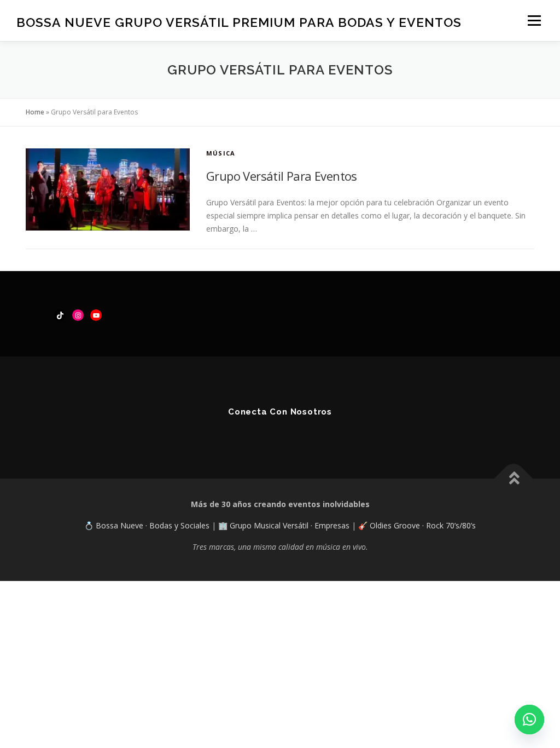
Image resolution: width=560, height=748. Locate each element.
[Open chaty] (529, 719)
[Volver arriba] (513, 478)
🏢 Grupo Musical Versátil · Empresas (285, 525)
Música (220, 153)
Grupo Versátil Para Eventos (281, 176)
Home (35, 112)
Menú (534, 20)
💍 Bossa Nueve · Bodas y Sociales (148, 525)
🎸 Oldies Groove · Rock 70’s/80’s (417, 525)
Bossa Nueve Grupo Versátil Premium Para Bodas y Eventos (239, 22)
